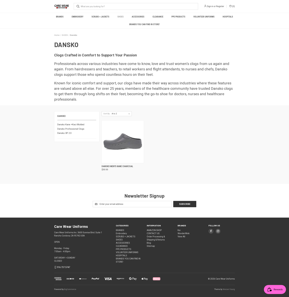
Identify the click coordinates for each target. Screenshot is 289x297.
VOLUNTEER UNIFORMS (203, 16)
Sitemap (151, 246)
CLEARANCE (157, 16)
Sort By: (106, 113)
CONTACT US (153, 233)
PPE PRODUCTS (178, 16)
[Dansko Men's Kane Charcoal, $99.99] (122, 142)
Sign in (210, 6)
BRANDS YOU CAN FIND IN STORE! (144, 24)
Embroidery (77, 16)
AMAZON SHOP (154, 230)
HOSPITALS (228, 16)
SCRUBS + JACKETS (100, 16)
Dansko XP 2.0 (64, 133)
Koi (179, 230)
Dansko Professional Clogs (70, 129)
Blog (149, 243)
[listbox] (121, 113)
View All (181, 236)
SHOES (120, 16)
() (233, 6)
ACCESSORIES (138, 16)
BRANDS (60, 16)
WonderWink (184, 233)
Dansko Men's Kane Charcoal (117, 166)
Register (220, 6)
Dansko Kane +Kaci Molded (70, 124)
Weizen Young (229, 289)
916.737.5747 (63, 267)
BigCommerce (70, 289)
